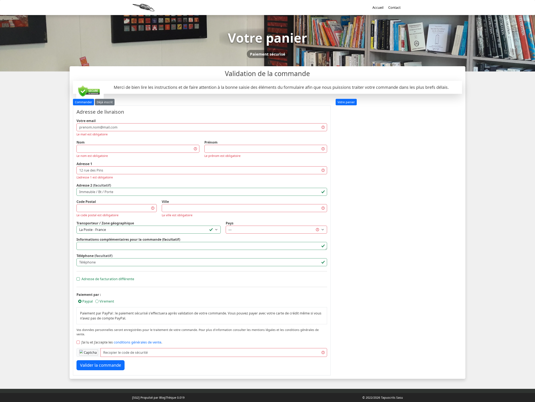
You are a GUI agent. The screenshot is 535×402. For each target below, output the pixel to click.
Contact (394, 7)
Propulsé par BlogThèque (158, 397)
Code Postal (86, 201)
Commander (83, 102)
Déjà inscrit (105, 102)
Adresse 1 (84, 164)
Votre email (86, 120)
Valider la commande (100, 365)
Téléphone (94, 255)
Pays (229, 223)
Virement (106, 301)
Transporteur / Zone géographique (105, 223)
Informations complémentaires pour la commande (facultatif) (128, 239)
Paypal (87, 301)
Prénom (211, 142)
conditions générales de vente (137, 342)
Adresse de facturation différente (108, 279)
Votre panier (346, 102)
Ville (165, 201)
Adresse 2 (93, 185)
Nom (80, 142)
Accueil (377, 7)
